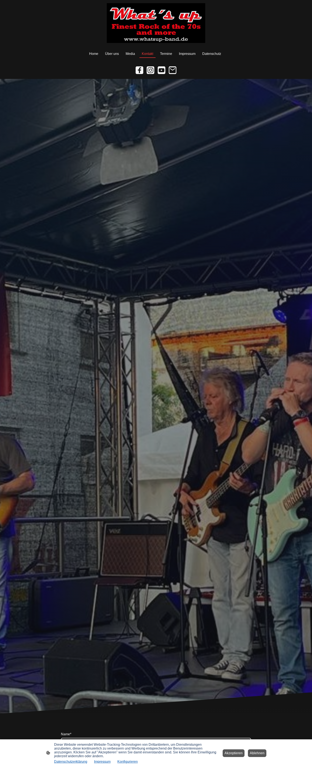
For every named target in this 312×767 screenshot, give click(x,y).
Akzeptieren (234, 753)
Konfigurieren (127, 761)
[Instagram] (150, 70)
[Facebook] (139, 70)
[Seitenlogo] (156, 23)
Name (66, 734)
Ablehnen (257, 753)
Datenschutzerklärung (70, 761)
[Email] (172, 70)
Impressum (102, 761)
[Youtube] (161, 70)
